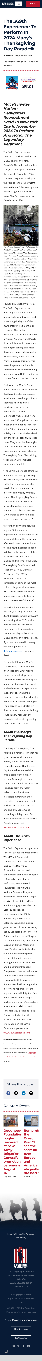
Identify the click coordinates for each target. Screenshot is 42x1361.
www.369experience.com (17, 1032)
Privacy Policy (11, 1320)
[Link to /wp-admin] (6, 1351)
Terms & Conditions (28, 1320)
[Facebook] (8, 1093)
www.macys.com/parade (16, 827)
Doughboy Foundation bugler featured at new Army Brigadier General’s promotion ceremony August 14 (13, 1152)
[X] (16, 1093)
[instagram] (13, 1346)
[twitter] (18, 1346)
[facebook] (23, 1346)
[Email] (31, 1093)
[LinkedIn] (23, 1093)
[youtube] (28, 1346)
